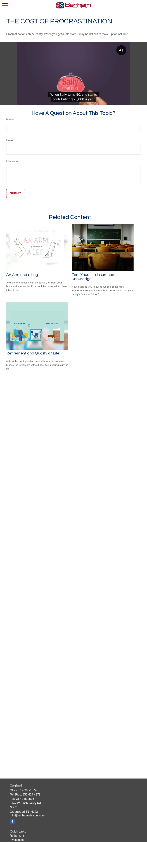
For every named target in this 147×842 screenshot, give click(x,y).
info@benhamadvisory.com (27, 815)
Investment (17, 839)
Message (12, 161)
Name (10, 119)
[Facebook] (12, 821)
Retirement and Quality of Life (33, 353)
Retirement (17, 835)
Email (10, 140)
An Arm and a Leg (22, 275)
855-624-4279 (32, 794)
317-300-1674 (28, 790)
